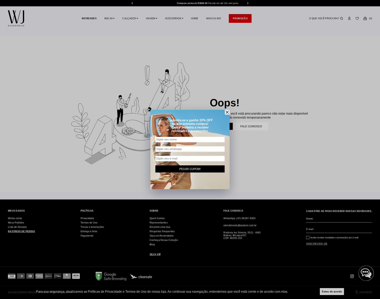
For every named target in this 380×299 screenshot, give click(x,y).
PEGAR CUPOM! (190, 169)
